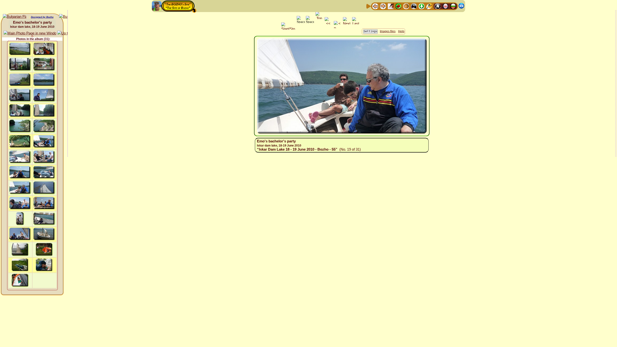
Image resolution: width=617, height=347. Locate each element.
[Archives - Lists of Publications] (391, 6)
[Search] (429, 6)
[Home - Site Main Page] (438, 6)
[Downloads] (421, 6)
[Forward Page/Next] (383, 6)
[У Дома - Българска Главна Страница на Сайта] (453, 6)
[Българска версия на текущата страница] (14, 16)
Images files (388, 31)
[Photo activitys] (414, 6)
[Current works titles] (406, 6)
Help (401, 31)
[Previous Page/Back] (375, 6)
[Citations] (398, 6)
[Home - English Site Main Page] (445, 6)
